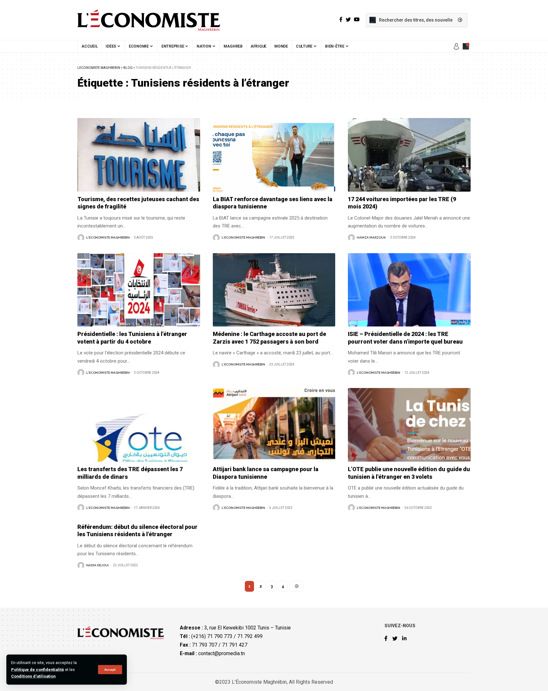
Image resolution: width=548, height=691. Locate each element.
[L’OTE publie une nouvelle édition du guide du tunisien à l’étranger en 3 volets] (409, 425)
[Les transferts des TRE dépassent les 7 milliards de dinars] (138, 425)
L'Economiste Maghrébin (108, 237)
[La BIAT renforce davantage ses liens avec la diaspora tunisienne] (274, 155)
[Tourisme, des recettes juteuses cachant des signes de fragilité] (138, 155)
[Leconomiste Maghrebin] (148, 20)
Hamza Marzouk (371, 237)
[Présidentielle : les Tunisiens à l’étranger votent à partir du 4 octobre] (138, 290)
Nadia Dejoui (97, 565)
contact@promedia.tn (221, 653)
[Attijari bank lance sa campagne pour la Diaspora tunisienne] (274, 425)
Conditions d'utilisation (33, 676)
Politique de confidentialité (37, 669)
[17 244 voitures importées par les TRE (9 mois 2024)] (409, 155)
